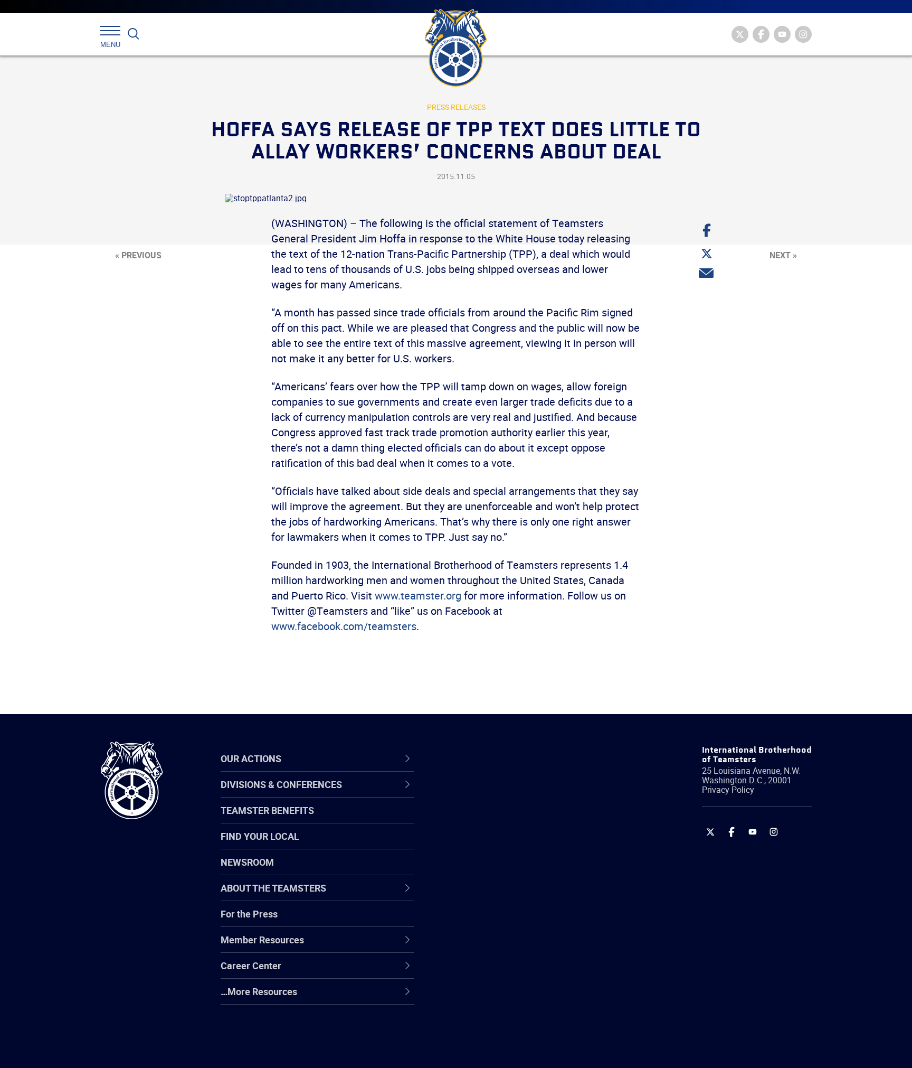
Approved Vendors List (498, 896)
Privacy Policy (728, 789)
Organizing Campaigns (498, 795)
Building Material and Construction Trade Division (523, 871)
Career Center (487, 758)
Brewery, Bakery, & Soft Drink (512, 845)
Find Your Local (260, 836)
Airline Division (481, 795)
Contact (467, 795)
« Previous (138, 255)
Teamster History (488, 845)
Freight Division (483, 998)
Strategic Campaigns (495, 820)
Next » (783, 255)
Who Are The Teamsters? (504, 795)
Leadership (474, 820)
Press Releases (456, 107)
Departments (479, 871)
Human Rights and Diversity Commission (509, 1023)
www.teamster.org (418, 595)
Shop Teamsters (486, 845)
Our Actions (481, 758)
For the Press (249, 913)
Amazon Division (486, 820)
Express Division (485, 947)
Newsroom (247, 862)
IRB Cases (472, 922)
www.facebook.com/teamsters (343, 626)
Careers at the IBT (489, 820)
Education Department (498, 820)
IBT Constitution (485, 896)
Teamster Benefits (267, 810)
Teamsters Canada (491, 871)
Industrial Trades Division (503, 1048)
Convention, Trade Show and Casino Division (527, 922)
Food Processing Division (503, 972)
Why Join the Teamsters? (504, 795)
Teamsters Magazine (496, 820)
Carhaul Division (485, 896)
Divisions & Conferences (512, 758)
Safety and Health (489, 845)
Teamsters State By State (505, 795)
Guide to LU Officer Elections (510, 922)
